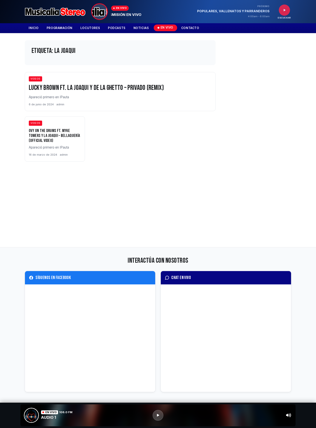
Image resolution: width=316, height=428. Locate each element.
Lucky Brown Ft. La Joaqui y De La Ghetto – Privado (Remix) (96, 88)
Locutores (90, 28)
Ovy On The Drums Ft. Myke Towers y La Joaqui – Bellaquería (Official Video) (54, 135)
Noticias (141, 28)
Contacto (190, 28)
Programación (59, 28)
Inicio (34, 28)
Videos (35, 78)
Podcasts (117, 28)
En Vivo (167, 27)
